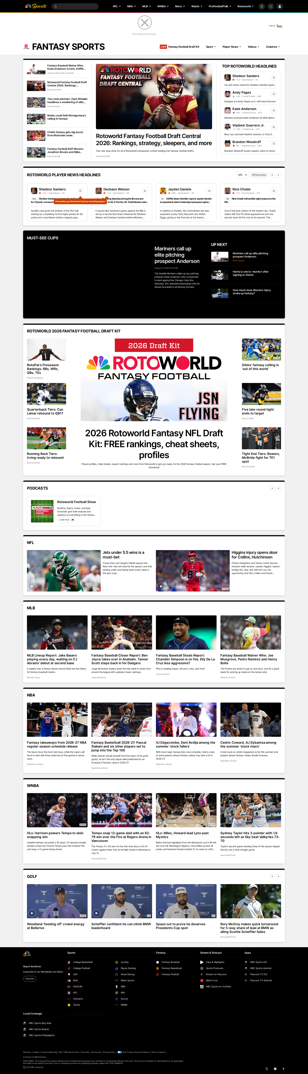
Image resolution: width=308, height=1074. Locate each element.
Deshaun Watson (116, 189)
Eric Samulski (68, 73)
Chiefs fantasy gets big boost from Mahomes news (65, 133)
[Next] (278, 175)
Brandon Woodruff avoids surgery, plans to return (249, 150)
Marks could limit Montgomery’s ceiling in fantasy (66, 117)
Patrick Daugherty (35, 378)
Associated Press (99, 858)
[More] (262, 6)
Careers (36, 1052)
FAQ (60, 1052)
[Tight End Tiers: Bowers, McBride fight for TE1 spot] (261, 438)
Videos (252, 46)
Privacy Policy (109, 1052)
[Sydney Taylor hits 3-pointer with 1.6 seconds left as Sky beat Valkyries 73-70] (250, 810)
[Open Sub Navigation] (120, 6)
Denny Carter (248, 418)
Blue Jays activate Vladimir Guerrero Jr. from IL (248, 134)
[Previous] (272, 175)
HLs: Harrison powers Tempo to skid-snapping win (55, 835)
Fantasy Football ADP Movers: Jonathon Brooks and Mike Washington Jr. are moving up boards (65, 150)
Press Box (85, 1052)
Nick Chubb (241, 189)
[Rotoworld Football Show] (42, 511)
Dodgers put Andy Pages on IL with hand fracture (249, 101)
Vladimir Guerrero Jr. (248, 125)
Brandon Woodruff (246, 142)
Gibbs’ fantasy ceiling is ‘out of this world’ (260, 367)
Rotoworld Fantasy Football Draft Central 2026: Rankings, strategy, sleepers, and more (154, 139)
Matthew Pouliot (227, 677)
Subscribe (29, 978)
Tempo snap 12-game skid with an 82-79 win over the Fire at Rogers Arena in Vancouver (121, 837)
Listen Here (64, 519)
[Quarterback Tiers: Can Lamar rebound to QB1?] (46, 394)
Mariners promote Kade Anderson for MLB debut (249, 117)
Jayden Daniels (179, 189)
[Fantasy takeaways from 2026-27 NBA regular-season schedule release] (57, 720)
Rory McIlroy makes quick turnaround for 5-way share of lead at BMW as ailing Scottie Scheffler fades (249, 928)
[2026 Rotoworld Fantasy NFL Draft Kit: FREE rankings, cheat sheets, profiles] (154, 380)
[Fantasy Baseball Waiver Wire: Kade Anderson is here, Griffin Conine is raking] (36, 69)
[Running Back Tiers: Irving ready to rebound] (46, 438)
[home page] (36, 6)
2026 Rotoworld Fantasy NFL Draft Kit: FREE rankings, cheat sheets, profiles (154, 444)
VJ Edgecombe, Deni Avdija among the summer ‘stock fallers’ (185, 744)
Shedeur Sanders (245, 76)
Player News (230, 46)
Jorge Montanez (98, 677)
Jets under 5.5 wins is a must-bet (123, 554)
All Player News (259, 175)
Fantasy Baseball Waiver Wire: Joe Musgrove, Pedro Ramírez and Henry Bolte (248, 659)
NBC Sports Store (71, 1052)
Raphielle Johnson (35, 764)
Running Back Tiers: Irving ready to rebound (45, 456)
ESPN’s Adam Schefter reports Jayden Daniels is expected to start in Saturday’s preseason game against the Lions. (186, 202)
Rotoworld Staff (103, 156)
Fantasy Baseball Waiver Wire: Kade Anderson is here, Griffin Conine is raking (65, 67)
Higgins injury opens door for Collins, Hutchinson (255, 554)
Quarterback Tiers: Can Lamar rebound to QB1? (45, 411)
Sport (209, 46)
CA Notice (145, 1052)
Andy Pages (241, 92)
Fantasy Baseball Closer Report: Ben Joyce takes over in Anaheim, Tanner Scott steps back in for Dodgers (119, 659)
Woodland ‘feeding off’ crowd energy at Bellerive (56, 926)
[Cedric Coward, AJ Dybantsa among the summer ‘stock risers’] (250, 720)
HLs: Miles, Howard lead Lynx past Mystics (182, 835)
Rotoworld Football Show (76, 502)
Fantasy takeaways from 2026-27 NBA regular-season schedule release (56, 744)
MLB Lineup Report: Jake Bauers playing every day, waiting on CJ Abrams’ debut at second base (52, 659)
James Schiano (54, 73)
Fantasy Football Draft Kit (180, 46)
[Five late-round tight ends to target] (261, 394)
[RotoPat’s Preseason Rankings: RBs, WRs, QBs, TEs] (46, 350)
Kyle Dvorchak (53, 156)
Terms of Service (158, 1052)
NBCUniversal (40, 1057)
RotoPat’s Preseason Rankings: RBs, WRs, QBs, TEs (43, 369)
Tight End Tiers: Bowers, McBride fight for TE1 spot (261, 457)
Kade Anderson (244, 109)
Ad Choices (96, 1052)
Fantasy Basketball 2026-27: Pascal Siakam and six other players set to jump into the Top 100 (118, 746)
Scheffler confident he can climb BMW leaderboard (121, 926)
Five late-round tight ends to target (258, 411)
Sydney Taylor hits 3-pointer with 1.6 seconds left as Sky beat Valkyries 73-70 (250, 837)
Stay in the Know (32, 966)
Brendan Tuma (33, 677)
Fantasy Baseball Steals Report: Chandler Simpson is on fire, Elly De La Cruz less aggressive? (185, 659)
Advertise (27, 1052)
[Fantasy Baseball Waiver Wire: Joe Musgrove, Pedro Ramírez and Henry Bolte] (250, 632)
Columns (271, 46)
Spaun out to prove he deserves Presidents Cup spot (180, 926)
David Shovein (53, 106)
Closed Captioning (49, 1052)
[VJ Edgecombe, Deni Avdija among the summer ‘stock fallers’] (186, 720)
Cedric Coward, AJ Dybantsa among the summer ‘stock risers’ (248, 744)
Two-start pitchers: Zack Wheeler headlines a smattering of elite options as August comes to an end (67, 100)
